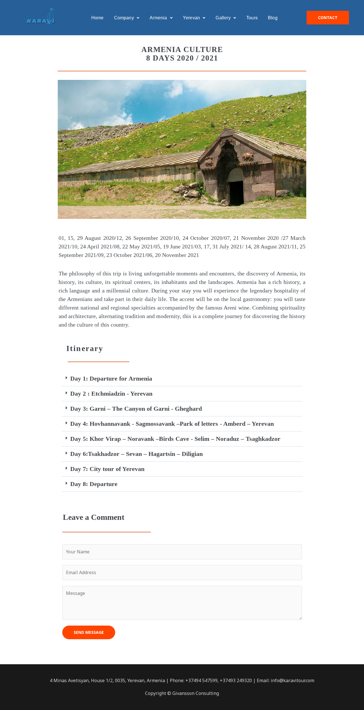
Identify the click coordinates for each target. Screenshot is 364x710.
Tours (252, 17)
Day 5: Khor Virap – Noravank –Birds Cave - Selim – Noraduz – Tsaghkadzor (175, 438)
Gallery (223, 17)
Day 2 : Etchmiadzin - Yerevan (111, 393)
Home (97, 17)
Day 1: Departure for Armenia (111, 378)
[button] (182, 378)
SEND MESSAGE (89, 632)
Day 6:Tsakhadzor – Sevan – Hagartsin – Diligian (136, 453)
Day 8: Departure (93, 483)
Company (124, 17)
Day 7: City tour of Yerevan (107, 468)
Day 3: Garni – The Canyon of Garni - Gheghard (136, 408)
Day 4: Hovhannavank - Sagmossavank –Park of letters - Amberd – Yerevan (172, 423)
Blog (273, 17)
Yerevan (191, 17)
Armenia (158, 17)
